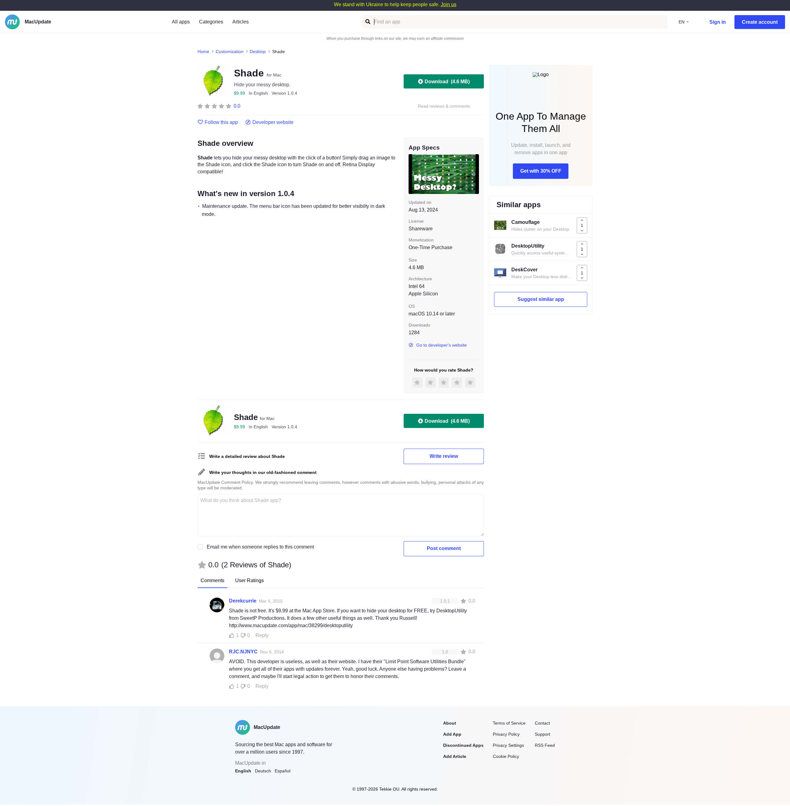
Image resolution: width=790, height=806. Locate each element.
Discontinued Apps (463, 745)
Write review (444, 456)
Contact (542, 723)
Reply (262, 635)
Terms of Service (509, 723)
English (243, 771)
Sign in (717, 22)
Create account (760, 22)
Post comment (444, 548)
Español (282, 771)
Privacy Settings (508, 745)
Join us (448, 4)
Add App (452, 734)
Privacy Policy (506, 734)
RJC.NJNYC (243, 651)
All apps (181, 22)
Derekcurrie (242, 601)
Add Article (454, 756)
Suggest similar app (541, 299)
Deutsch (263, 771)
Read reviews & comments (444, 106)
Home (203, 51)
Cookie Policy (506, 756)
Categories (211, 22)
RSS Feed (545, 745)
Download (447, 81)
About (449, 723)
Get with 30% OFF (540, 171)
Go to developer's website (441, 345)
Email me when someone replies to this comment (260, 546)
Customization (229, 51)
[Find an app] (367, 22)
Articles (240, 22)
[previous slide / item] (413, 174)
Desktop (258, 51)
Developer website (272, 122)
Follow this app (221, 122)
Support (542, 734)
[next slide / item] (474, 174)
